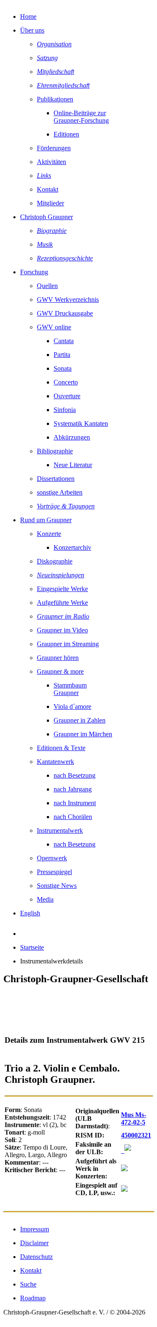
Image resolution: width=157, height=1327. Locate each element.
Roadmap (33, 1298)
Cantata (64, 340)
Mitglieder (50, 203)
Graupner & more (60, 671)
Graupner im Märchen (83, 734)
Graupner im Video (62, 630)
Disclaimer (34, 1242)
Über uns (32, 30)
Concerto (66, 382)
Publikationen (55, 99)
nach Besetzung (74, 775)
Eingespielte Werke (62, 588)
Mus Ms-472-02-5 (133, 1118)
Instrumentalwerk (60, 830)
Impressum (34, 1229)
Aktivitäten (51, 161)
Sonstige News (57, 885)
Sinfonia (65, 409)
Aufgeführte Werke (62, 602)
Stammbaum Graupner (70, 689)
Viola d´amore (72, 706)
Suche (28, 1284)
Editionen (66, 134)
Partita (62, 354)
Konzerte (49, 533)
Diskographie (54, 561)
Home (28, 16)
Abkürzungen (72, 437)
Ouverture (67, 395)
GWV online (54, 327)
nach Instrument (75, 802)
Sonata (63, 368)
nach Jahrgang (73, 789)
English (30, 913)
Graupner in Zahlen (80, 720)
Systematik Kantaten (81, 423)
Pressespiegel (54, 871)
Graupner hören (58, 657)
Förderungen (54, 148)
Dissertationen (56, 478)
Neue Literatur (73, 464)
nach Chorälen (73, 816)
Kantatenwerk (55, 761)
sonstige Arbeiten (59, 492)
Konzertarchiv (72, 547)
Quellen (47, 285)
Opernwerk (52, 858)
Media (45, 899)
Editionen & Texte (61, 747)
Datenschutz (36, 1256)
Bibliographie (55, 451)
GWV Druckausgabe (65, 313)
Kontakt (47, 189)
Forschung (34, 272)
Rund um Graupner (46, 519)
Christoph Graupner (46, 216)
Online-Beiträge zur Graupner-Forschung (81, 116)
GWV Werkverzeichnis (68, 299)
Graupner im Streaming (68, 643)
